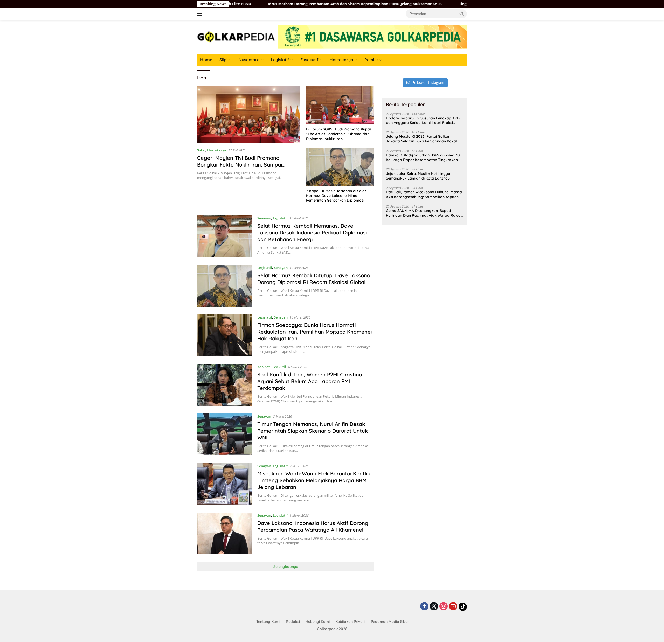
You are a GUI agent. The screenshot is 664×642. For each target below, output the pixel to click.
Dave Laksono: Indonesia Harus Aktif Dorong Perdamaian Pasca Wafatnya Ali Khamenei (312, 526)
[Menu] (200, 13)
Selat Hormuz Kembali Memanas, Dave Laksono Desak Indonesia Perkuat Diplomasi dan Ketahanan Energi (312, 233)
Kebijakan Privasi (350, 621)
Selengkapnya (285, 566)
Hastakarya (341, 59)
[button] (462, 13)
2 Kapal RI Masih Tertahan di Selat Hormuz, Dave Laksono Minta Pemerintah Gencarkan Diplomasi (336, 196)
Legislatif (280, 59)
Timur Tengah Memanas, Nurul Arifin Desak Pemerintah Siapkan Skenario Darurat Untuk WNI (312, 431)
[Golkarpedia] (236, 36)
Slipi (223, 59)
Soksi (201, 150)
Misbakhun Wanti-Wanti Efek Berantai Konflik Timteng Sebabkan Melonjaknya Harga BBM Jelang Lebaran (313, 480)
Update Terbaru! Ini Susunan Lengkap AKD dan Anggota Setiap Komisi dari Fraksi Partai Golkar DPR (423, 120)
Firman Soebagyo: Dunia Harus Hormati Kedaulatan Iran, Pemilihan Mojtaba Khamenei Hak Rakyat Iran (314, 332)
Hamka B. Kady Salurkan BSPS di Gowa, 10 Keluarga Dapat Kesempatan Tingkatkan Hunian (423, 157)
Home (206, 59)
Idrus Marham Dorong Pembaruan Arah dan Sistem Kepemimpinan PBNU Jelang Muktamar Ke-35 (318, 4)
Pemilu (371, 59)
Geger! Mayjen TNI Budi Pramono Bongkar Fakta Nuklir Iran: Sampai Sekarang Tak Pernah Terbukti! (239, 165)
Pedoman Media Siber (390, 621)
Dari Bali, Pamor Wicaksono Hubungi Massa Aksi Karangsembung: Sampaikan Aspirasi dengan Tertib (424, 194)
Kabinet (263, 366)
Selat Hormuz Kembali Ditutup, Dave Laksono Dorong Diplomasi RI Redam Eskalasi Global (313, 278)
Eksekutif (309, 59)
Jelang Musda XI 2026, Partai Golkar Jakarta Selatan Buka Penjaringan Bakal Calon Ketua (421, 138)
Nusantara (249, 59)
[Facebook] (424, 606)
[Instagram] (443, 606)
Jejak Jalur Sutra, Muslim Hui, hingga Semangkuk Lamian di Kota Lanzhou (418, 176)
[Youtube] (453, 606)
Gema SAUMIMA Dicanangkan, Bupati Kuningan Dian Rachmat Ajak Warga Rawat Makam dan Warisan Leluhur (424, 212)
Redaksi (293, 621)
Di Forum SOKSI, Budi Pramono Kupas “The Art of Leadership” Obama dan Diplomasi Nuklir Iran (339, 134)
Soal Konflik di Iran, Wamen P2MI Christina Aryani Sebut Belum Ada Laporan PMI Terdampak (309, 381)
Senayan (264, 218)
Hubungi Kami (318, 621)
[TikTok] (463, 607)
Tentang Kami (268, 621)
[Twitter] (434, 606)
